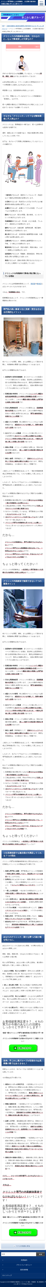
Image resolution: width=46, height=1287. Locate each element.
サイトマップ (7, 1275)
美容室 (33, 284)
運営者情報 (24, 1270)
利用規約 (24, 1260)
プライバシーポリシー (24, 1265)
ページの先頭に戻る (23, 1246)
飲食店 (39, 284)
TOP (3, 26)
